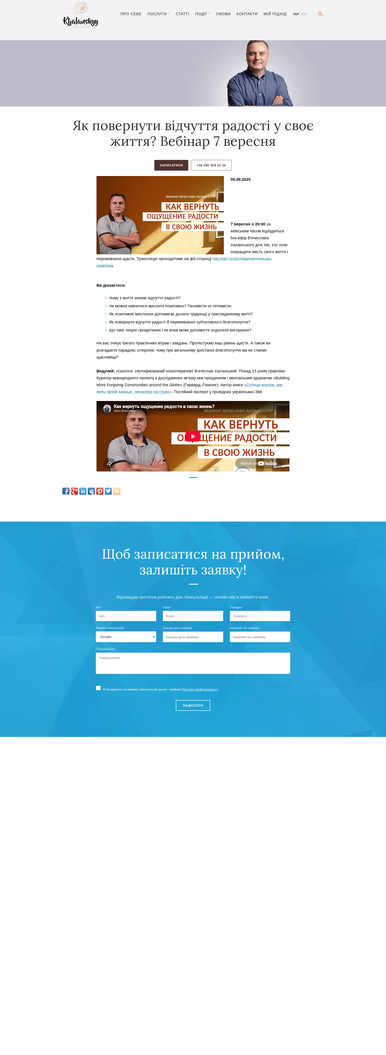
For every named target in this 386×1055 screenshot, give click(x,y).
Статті (182, 14)
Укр (296, 14)
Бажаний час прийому (245, 628)
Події (201, 14)
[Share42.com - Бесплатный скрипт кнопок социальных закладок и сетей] (116, 491)
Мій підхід (275, 14)
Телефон (236, 607)
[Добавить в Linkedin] (82, 491)
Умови (223, 14)
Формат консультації (110, 628)
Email (166, 607)
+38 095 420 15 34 (211, 165)
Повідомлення (105, 649)
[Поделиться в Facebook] (65, 491)
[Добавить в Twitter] (108, 491)
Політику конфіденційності (200, 689)
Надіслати (193, 705)
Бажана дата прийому (178, 628)
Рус (304, 14)
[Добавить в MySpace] (91, 491)
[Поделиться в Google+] (74, 491)
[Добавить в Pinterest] (99, 491)
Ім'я (98, 607)
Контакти (247, 14)
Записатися (171, 165)
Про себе (131, 14)
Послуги (157, 14)
